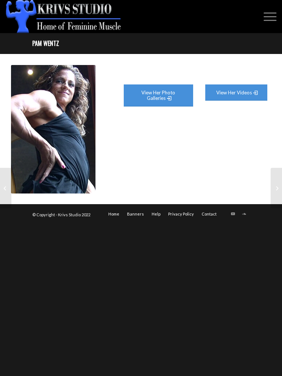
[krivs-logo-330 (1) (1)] (64, 16)
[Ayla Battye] (276, 188)
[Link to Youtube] (233, 213)
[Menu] (266, 16)
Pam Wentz (45, 43)
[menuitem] (266, 16)
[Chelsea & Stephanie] (5, 188)
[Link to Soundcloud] (244, 213)
